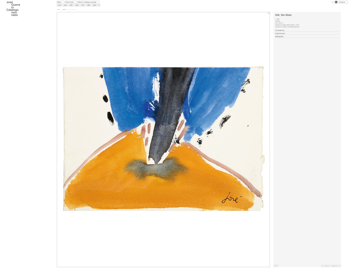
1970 (82, 5)
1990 (94, 5)
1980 (88, 5)
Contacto (342, 2)
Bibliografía (279, 36)
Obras (59, 2)
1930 (59, 5)
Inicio (58, 9)
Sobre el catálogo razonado (87, 2)
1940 (65, 5)
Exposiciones (280, 33)
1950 (71, 5)
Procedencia (279, 30)
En (333, 2)
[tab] (307, 30)
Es (336, 2)
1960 (76, 5)
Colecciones (69, 2)
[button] (275, 266)
